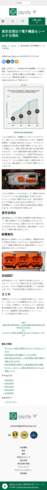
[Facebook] (4, 61)
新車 (3, 68)
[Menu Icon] (3, 21)
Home (4, 46)
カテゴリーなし (11, 402)
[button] (23, 2)
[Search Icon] (23, 21)
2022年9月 (9, 383)
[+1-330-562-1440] (13, 21)
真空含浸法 (23, 196)
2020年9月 (9, 393)
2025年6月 (9, 380)
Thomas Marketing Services (27, 487)
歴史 (23, 451)
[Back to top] (39, 479)
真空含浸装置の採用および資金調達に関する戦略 (24, 365)
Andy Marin (12, 56)
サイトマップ (23, 467)
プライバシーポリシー (23, 470)
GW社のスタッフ (23, 457)
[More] (17, 61)
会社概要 (23, 447)
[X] (8, 61)
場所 (23, 454)
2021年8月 (9, 387)
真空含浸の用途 (23, 464)
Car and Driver (27, 132)
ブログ (13, 46)
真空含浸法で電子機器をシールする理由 (20, 355)
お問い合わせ (37, 21)
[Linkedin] (12, 61)
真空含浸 (23, 460)
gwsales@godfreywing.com (23, 426)
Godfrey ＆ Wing (15, 484)
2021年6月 (9, 390)
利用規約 (23, 473)
